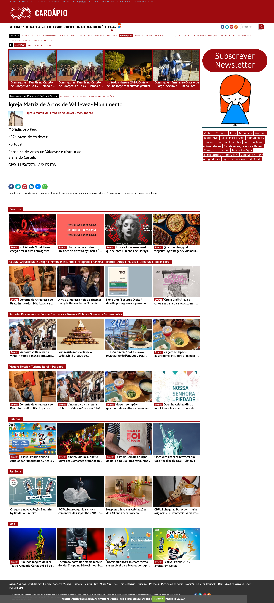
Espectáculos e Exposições (221, 154)
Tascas (71, 314)
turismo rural (85, 35)
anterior (64, 96)
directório (20, 45)
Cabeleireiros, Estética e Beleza (243, 146)
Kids (89, 26)
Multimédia (105, 584)
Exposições (162, 262)
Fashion (80, 26)
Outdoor (69, 26)
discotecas (46, 40)
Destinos (57, 366)
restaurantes (28, 35)
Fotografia (83, 262)
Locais (116, 584)
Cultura (47, 584)
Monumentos (255, 138)
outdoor (99, 35)
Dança (121, 262)
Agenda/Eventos (19, 26)
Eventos (14, 209)
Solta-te (57, 584)
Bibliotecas (211, 138)
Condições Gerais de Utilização (200, 584)
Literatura (145, 262)
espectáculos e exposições (204, 35)
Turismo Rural (40, 366)
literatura (15, 40)
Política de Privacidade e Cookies (166, 584)
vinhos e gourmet (67, 35)
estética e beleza (163, 35)
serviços (27, 40)
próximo (111, 96)
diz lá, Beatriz (34, 584)
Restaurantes (29, 314)
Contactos (142, 584)
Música (131, 262)
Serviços (209, 150)
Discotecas (245, 133)
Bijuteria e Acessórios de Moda (242, 159)
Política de (174, 598)
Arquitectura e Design (33, 262)
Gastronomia (112, 314)
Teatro (110, 262)
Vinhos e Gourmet (89, 314)
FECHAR (158, 598)
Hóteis (24, 366)
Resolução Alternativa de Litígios (235, 584)
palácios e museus (144, 35)
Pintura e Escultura (62, 262)
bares (36, 40)
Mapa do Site (16, 587)
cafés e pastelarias (46, 35)
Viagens (67, 584)
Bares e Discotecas (52, 314)
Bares (232, 133)
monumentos (126, 35)
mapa (30, 45)
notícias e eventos (44, 45)
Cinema (98, 262)
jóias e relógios (181, 35)
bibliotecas (112, 35)
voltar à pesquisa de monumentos (88, 96)
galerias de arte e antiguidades (235, 35)
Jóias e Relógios (242, 150)
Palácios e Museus (232, 138)
